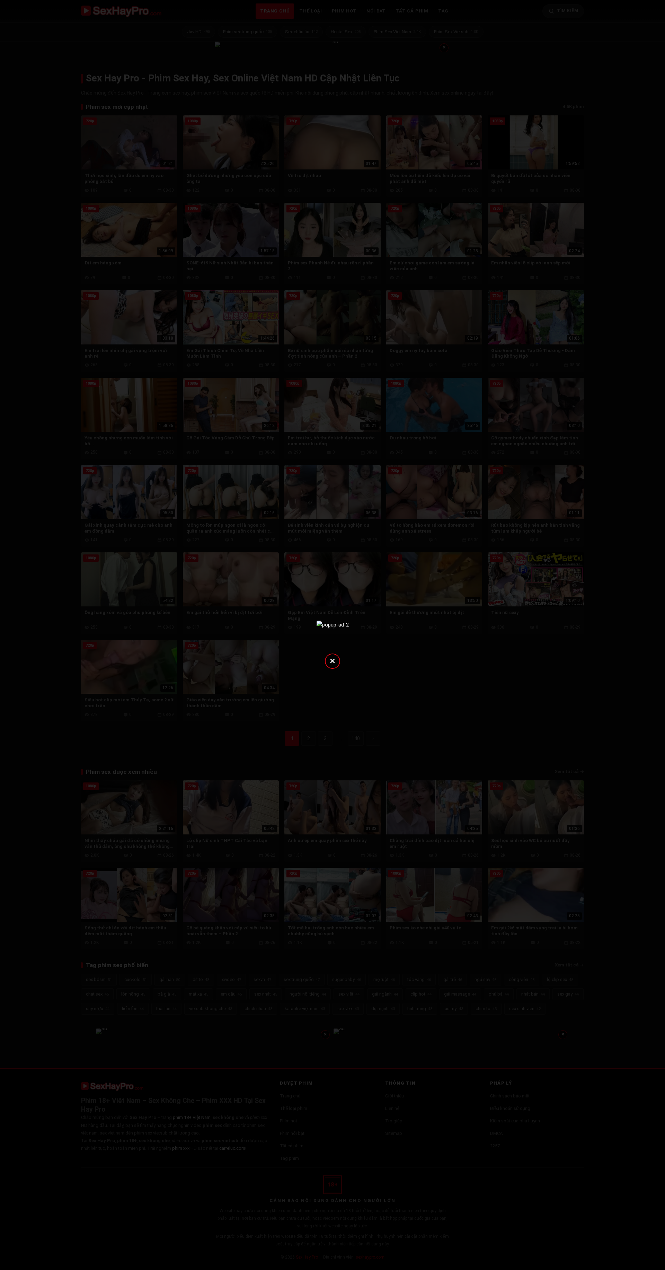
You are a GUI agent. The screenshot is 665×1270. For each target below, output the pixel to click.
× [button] (332, 661)
